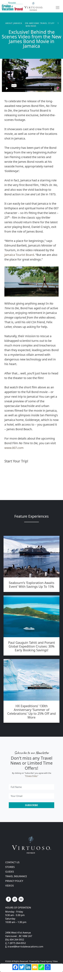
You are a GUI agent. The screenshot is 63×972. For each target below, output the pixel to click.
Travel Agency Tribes (49, 961)
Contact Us (12, 862)
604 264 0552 (17, 939)
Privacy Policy (31, 775)
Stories (10, 867)
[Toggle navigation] (58, 7)
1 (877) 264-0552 (17, 943)
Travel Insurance (16, 876)
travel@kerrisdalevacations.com (25, 946)
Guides (9, 871)
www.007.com (14, 448)
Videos (9, 885)
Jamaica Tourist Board (19, 255)
